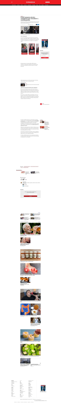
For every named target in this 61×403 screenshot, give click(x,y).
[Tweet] (36, 24)
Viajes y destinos (31, 394)
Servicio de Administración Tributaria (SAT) (34, 166)
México (12, 388)
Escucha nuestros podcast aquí (45, 104)
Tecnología (12, 383)
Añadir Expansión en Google (31, 24)
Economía (22, 16)
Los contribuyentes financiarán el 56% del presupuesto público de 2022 (32, 84)
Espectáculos (13, 393)
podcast (43, 103)
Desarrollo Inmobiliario (22, 391)
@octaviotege (25, 184)
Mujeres (12, 385)
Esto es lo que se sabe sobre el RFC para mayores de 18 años (37, 172)
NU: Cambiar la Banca (43, 391)
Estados (12, 390)
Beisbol (29, 388)
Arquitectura (21, 392)
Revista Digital (47, 2)
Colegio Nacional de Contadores (27, 166)
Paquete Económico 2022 (26, 167)
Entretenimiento (46, 126)
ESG (20, 394)
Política (12, 387)
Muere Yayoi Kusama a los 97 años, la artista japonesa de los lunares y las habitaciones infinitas (47, 128)
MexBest (29, 392)
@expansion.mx (31, 399)
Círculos (12, 394)
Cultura (21, 380)
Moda (20, 382)
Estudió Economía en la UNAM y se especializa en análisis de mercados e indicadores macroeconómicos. (31, 183)
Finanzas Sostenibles (31, 380)
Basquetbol (30, 389)
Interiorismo (21, 393)
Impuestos (22, 167)
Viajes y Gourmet (13, 396)
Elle (20, 381)
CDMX (12, 389)
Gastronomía (30, 393)
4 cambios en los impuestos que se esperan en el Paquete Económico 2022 (27, 172)
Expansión (24, 178)
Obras (20, 390)
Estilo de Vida (30, 396)
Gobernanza (21, 396)
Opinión (29, 382)
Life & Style (21, 385)
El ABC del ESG (30, 381)
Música (21, 388)
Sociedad (12, 391)
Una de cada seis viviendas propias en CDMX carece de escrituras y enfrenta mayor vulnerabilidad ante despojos (46, 123)
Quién (12, 392)
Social (20, 395)
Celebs (21, 383)
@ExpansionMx (25, 36)
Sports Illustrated (30, 387)
